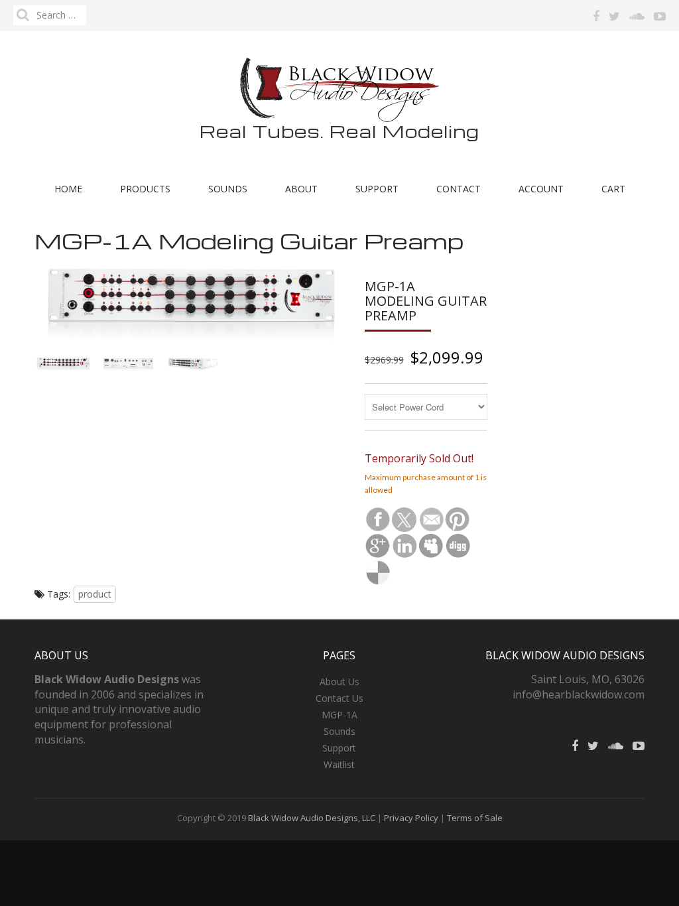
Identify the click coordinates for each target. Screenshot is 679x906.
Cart (613, 188)
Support (377, 188)
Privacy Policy (412, 818)
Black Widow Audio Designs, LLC (311, 818)
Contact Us (339, 698)
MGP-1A (339, 714)
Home (68, 188)
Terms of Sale (474, 818)
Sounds (227, 188)
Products (145, 188)
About (301, 188)
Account (541, 188)
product (94, 594)
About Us (339, 681)
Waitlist (339, 764)
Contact (458, 188)
